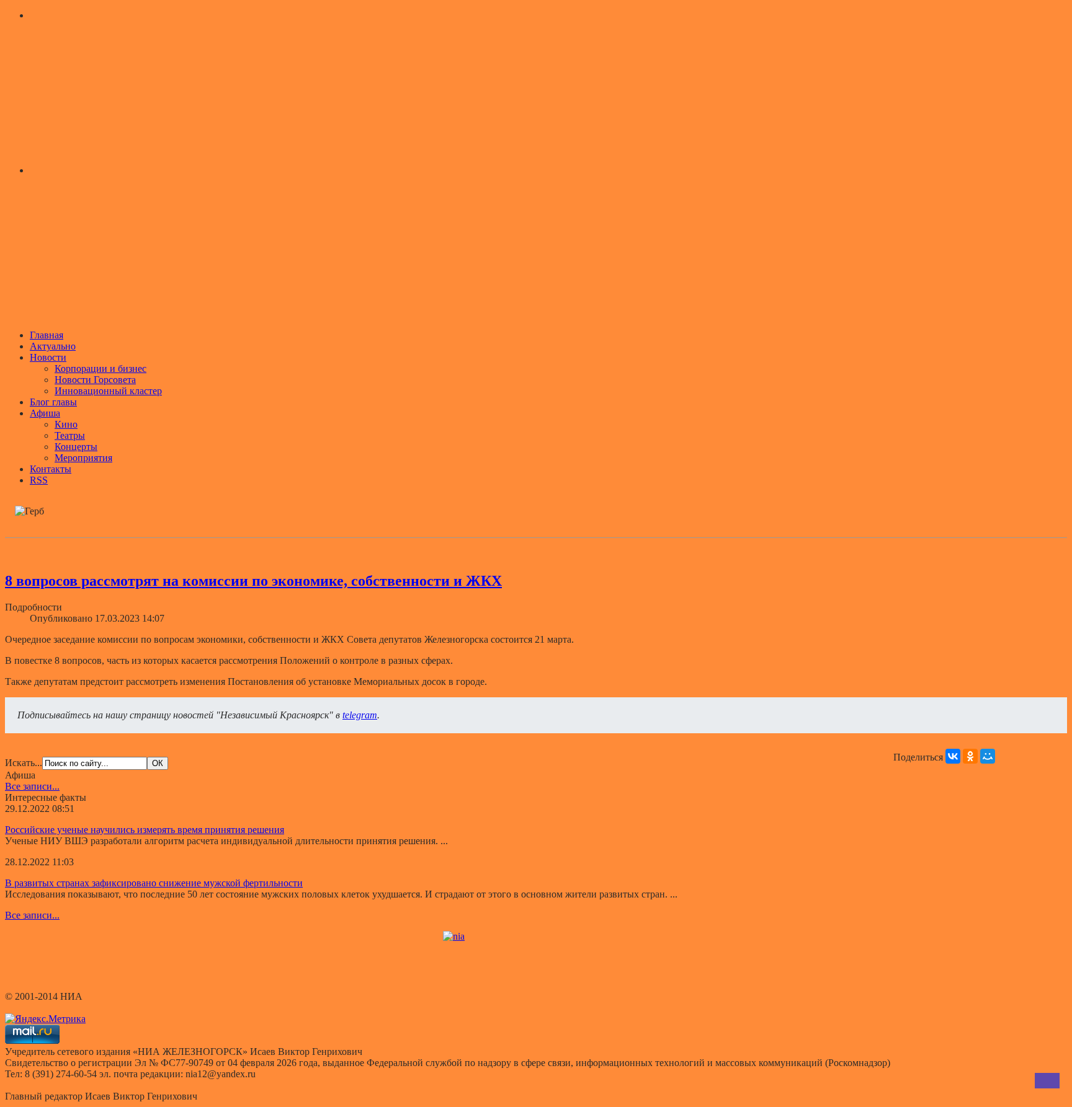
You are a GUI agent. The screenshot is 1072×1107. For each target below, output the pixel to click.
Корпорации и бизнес (100, 368)
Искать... (23, 762)
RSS (39, 480)
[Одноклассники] (970, 756)
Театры (70, 435)
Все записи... (32, 786)
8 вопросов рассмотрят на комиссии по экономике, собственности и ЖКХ (253, 581)
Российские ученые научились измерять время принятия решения (144, 829)
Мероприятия (83, 457)
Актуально (53, 346)
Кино (66, 424)
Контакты (50, 469)
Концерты (76, 446)
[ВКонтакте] (952, 756)
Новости (48, 357)
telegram (359, 715)
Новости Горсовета (95, 379)
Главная (46, 335)
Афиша (45, 413)
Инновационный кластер (108, 391)
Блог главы (53, 402)
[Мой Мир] (987, 756)
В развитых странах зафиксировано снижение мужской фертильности (154, 883)
